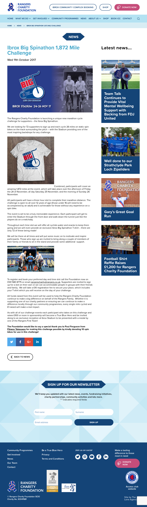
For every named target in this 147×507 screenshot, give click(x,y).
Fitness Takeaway (16, 329)
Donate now (127, 463)
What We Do (22, 18)
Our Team (12, 463)
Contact (127, 18)
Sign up (94, 422)
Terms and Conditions (53, 458)
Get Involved (40, 18)
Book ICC (115, 18)
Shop (105, 7)
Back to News (22, 356)
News (83, 18)
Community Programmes (65, 18)
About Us (93, 18)
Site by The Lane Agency (131, 498)
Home (10, 18)
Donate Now (129, 7)
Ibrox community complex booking (73, 7)
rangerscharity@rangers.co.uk (45, 282)
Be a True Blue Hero (52, 450)
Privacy (45, 454)
